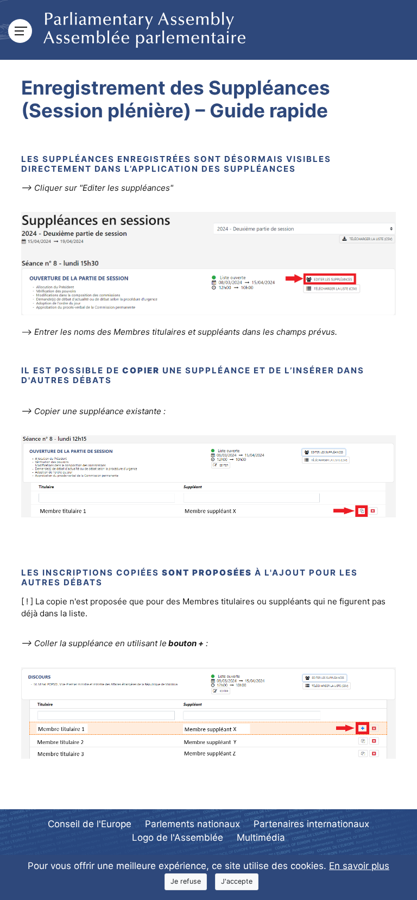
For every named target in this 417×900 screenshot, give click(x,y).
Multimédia (261, 837)
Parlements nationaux (192, 823)
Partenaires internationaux (311, 823)
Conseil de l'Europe (89, 823)
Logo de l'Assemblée (177, 837)
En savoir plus (359, 865)
